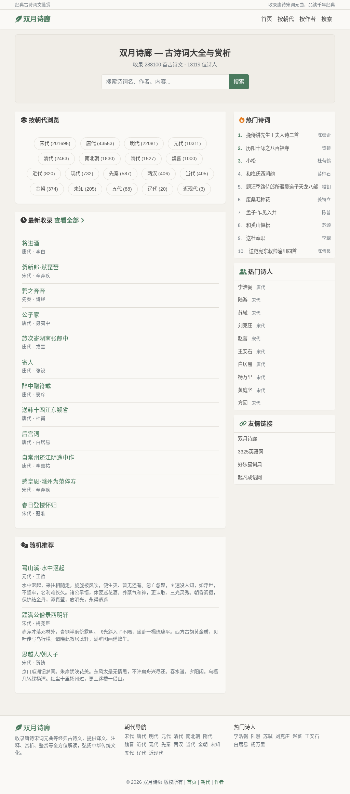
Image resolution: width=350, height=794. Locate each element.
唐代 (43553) (100, 143)
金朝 (203, 744)
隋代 (208, 736)
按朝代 (286, 19)
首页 (266, 19)
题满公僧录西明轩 (45, 615)
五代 (129, 753)
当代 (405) (197, 173)
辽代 (141, 753)
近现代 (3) (194, 189)
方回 (242, 403)
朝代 (205, 782)
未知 (215, 744)
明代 (154, 736)
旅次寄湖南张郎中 (45, 338)
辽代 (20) (157, 189)
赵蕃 (242, 338)
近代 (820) (43, 173)
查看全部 (67, 220)
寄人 (27, 362)
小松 (251, 161)
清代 (178, 736)
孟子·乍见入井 (261, 212)
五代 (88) (122, 189)
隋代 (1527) (143, 158)
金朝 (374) (47, 189)
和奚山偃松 (258, 225)
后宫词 (30, 434)
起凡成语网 (250, 477)
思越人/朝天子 (40, 654)
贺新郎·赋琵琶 (40, 267)
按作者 (307, 19)
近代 (141, 744)
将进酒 (30, 243)
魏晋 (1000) (184, 158)
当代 (191, 744)
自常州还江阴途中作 (48, 457)
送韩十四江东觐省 (45, 410)
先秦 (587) (120, 173)
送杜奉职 (255, 238)
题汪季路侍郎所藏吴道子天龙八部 (282, 187)
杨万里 (245, 377)
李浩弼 (245, 287)
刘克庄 (245, 325)
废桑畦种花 (258, 199)
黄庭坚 (245, 390)
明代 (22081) (144, 143)
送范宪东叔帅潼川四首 (273, 251)
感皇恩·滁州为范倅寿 (49, 481)
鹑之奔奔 (33, 291)
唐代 (26, 251)
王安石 (245, 351)
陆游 (242, 300)
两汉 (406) (158, 173)
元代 (26, 576)
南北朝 (193, 736)
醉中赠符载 (36, 386)
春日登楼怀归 (39, 505)
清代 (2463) (56, 158)
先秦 (26, 299)
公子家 (30, 315)
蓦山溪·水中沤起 (43, 568)
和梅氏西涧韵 (260, 174)
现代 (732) (82, 173)
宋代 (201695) (55, 143)
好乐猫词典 (250, 464)
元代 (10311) (187, 143)
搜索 (326, 19)
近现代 (156, 753)
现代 (154, 744)
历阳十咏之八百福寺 (267, 148)
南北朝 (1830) (100, 158)
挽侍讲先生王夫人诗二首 (272, 135)
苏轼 (242, 313)
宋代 (26, 275)
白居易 (245, 364)
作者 (219, 782)
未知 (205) (85, 189)
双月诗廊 (37, 19)
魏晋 (129, 744)
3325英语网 (250, 451)
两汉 (178, 744)
